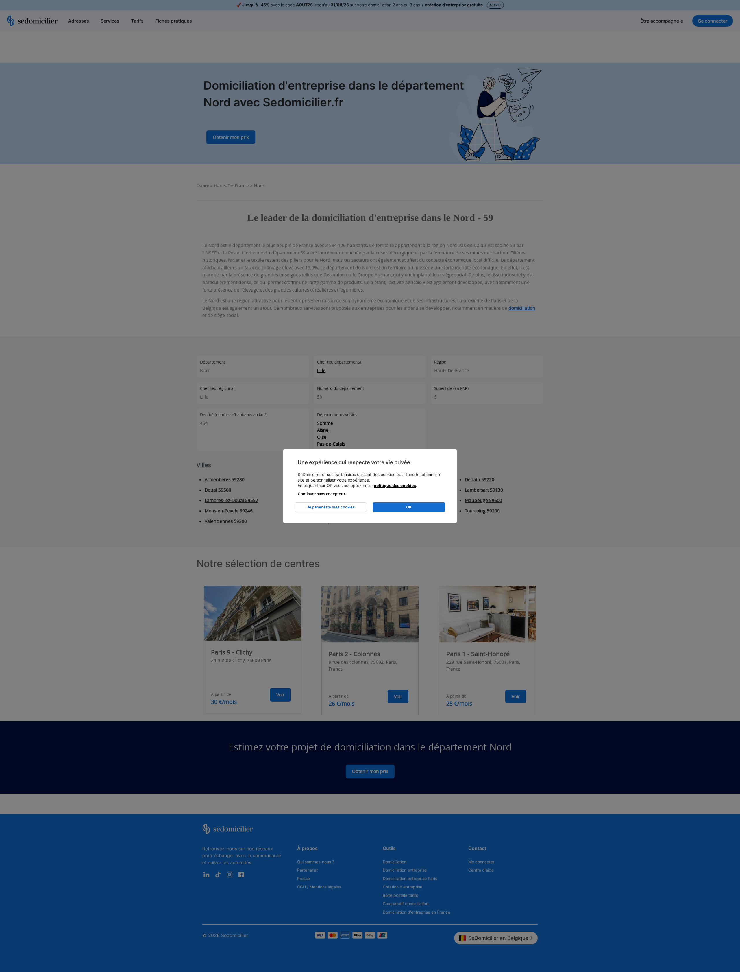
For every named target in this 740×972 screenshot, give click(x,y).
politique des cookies (395, 485)
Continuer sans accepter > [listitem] (322, 493)
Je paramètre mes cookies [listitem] (331, 507)
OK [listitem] (409, 507)
